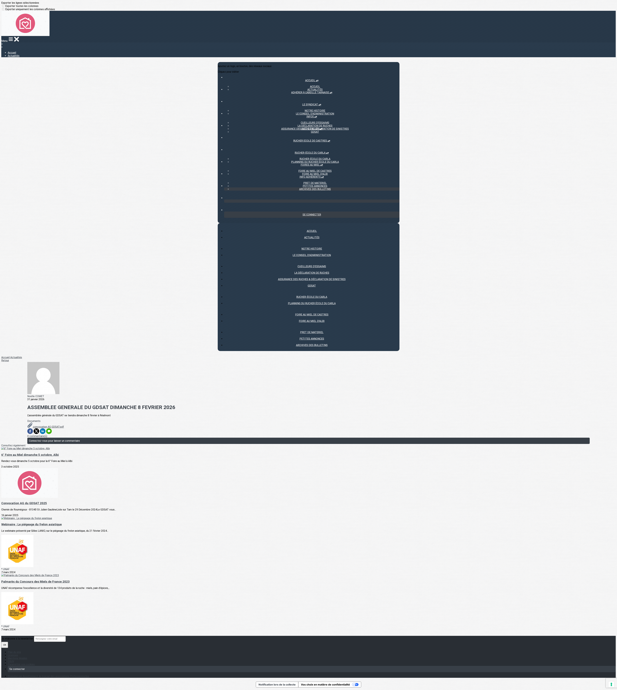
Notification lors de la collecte (277, 684)
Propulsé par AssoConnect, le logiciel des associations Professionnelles (48, 676)
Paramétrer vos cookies (21, 664)
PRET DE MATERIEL (315, 183)
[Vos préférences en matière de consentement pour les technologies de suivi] (611, 684)
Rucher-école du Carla (315, 158)
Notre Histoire (315, 110)
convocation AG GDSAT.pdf (48, 426)
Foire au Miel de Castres (315, 170)
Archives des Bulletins (315, 189)
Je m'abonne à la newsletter (17, 638)
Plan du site (14, 652)
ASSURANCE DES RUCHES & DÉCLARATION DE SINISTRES (312, 279)
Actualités (13, 55)
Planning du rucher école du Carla (315, 161)
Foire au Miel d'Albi (315, 174)
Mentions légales (17, 658)
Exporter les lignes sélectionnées (20, 2)
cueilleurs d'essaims (315, 122)
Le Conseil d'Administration (315, 113)
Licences (13, 655)
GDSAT (315, 131)
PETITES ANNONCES (315, 186)
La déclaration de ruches (315, 125)
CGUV (11, 661)
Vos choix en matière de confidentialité (325, 684)
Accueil (12, 52)
